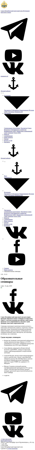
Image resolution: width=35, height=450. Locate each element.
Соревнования (8, 128)
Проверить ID (19, 112)
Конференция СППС (10, 131)
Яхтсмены (11, 112)
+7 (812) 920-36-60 (6, 439)
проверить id (4, 76)
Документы (7, 110)
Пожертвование (24, 110)
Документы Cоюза (26, 128)
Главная (6, 268)
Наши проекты (8, 270)
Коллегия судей (8, 129)
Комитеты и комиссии (19, 129)
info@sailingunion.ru (6, 440)
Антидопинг (16, 128)
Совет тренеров (8, 133)
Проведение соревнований (24, 131)
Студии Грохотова (12, 448)
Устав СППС (17, 133)
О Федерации (15, 110)
